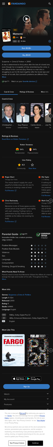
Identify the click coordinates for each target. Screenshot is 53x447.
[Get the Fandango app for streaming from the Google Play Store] (33, 379)
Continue (35, 443)
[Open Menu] (3, 3)
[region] (26, 428)
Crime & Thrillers (24, 295)
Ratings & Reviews (27, 92)
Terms (9, 416)
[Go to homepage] (17, 3)
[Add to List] (50, 41)
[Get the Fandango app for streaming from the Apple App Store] (19, 379)
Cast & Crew (9, 92)
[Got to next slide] (50, 116)
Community (21, 168)
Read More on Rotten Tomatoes (14, 139)
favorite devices (29, 81)
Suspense (12, 295)
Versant (23, 413)
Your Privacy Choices (17, 443)
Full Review (9, 191)
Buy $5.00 (27, 55)
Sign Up (27, 387)
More (4, 77)
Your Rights (41, 421)
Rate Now (32, 168)
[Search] (49, 3)
